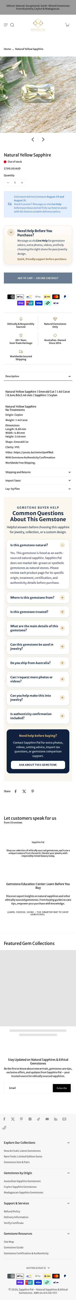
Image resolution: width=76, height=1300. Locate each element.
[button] (38, 278)
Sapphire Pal (26, 1289)
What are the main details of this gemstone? (34, 628)
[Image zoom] (38, 95)
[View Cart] (67, 25)
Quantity (9, 175)
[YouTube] (47, 1119)
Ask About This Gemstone (38, 765)
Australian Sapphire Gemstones (22, 1181)
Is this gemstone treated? (29, 612)
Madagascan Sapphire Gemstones (23, 1192)
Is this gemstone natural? (29, 545)
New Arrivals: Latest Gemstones (22, 1150)
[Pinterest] (21, 1119)
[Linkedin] (55, 1119)
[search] (12, 25)
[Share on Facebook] (15, 791)
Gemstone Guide (13, 1247)
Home (7, 49)
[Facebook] (4, 1119)
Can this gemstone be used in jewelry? (31, 646)
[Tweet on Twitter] (24, 791)
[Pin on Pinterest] (32, 791)
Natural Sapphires (46, 1289)
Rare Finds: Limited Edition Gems (23, 1156)
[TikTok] (38, 1119)
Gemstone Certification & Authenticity (26, 1253)
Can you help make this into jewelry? (30, 698)
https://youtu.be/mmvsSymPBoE (33, 452)
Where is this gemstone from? (32, 597)
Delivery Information (16, 1217)
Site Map (9, 1241)
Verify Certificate (14, 1223)
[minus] (8, 182)
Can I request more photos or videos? (31, 679)
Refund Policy (12, 1211)
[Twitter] (13, 1119)
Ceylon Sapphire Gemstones (20, 1186)
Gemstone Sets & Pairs (17, 1162)
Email (12, 1088)
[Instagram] (30, 1119)
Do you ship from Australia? (30, 663)
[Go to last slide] (32, 139)
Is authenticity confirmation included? (31, 716)
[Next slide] (43, 139)
